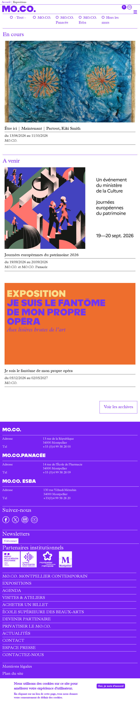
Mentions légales (17, 667)
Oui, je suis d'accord (111, 685)
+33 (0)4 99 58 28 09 (57, 472)
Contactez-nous (23, 655)
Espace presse (19, 648)
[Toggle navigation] (135, 11)
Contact (13, 641)
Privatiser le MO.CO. (26, 627)
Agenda (11, 591)
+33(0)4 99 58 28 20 (57, 498)
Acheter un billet (25, 605)
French (124, 7)
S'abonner (10, 541)
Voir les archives (118, 407)
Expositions (16, 584)
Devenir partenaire (26, 620)
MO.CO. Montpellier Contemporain (45, 577)
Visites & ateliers (23, 598)
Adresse (7, 464)
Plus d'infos (70, 697)
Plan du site (12, 674)
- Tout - (20, 18)
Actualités (16, 634)
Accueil (6, 2)
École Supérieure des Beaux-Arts (43, 612)
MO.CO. (19, 8)
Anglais (129, 7)
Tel (4, 472)
